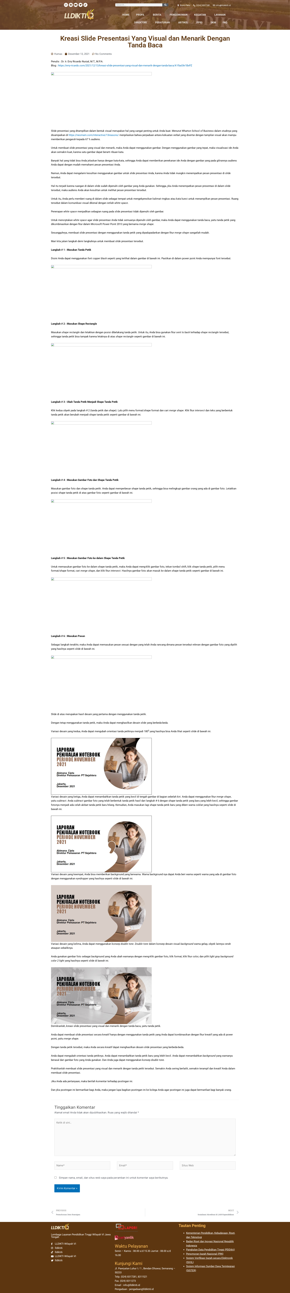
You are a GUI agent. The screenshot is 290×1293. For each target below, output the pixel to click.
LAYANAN (220, 14)
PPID (199, 22)
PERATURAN (162, 22)
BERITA (157, 14)
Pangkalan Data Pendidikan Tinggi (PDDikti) (210, 1249)
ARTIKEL (183, 22)
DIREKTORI (140, 22)
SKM (213, 22)
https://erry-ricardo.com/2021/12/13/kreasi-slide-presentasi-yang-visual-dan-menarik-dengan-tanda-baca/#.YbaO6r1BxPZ (125, 65)
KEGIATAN (200, 14)
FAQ (225, 22)
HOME (125, 14)
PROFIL (140, 14)
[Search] (165, 4)
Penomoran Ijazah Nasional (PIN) (204, 1253)
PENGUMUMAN (178, 14)
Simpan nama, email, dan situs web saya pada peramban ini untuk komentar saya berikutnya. (113, 1177)
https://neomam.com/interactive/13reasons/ (94, 135)
